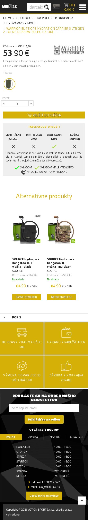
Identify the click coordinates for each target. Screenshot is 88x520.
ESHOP (10, 437)
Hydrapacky (64, 17)
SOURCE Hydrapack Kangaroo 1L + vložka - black (25, 262)
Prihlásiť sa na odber (44, 419)
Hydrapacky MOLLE (21, 23)
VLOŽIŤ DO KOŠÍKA (46, 115)
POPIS (16, 317)
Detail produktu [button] (26, 296)
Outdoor (26, 17)
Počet (5, 98)
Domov (8, 17)
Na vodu (43, 17)
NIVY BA (55, 437)
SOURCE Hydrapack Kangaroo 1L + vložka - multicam (60, 262)
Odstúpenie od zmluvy (44, 495)
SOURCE (17, 270)
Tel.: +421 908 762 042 (45, 482)
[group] (26, 254)
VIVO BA (33, 437)
